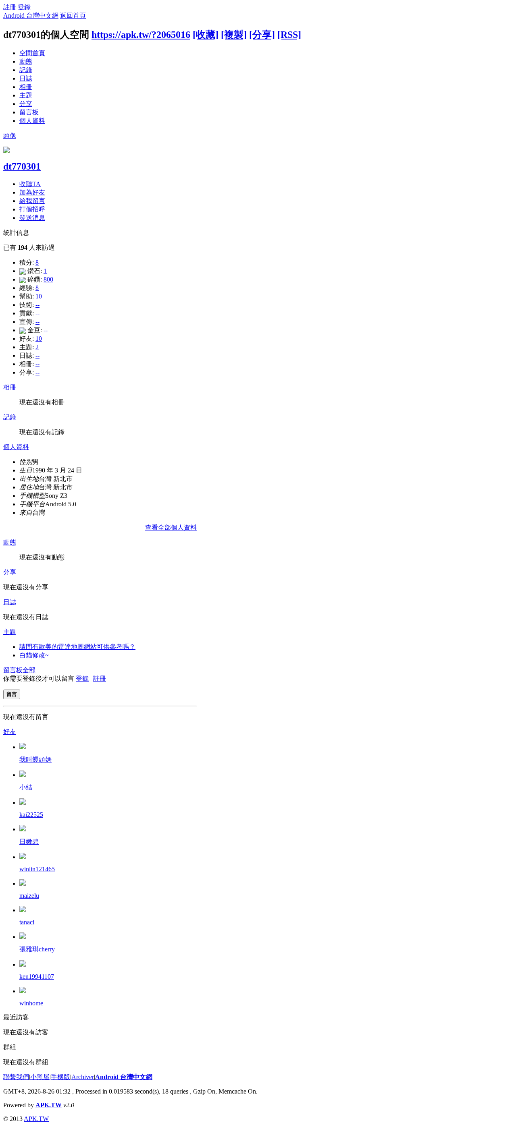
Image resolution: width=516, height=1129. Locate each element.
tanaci (26, 922)
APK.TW (48, 1105)
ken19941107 (36, 976)
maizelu (29, 895)
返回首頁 (73, 15)
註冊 (9, 7)
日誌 (25, 78)
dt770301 (22, 166)
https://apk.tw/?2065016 (141, 34)
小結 (25, 787)
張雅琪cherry (37, 949)
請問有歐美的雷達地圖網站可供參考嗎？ (77, 646)
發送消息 (32, 217)
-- (37, 304)
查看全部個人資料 (171, 527)
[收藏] (205, 34)
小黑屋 (40, 1076)
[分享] (262, 34)
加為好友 (32, 192)
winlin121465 (37, 869)
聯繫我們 (16, 1076)
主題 (25, 95)
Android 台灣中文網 (30, 15)
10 (38, 296)
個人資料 (32, 120)
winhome (31, 1003)
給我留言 (32, 200)
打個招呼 (32, 209)
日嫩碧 (29, 841)
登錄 (24, 7)
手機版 (60, 1076)
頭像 (9, 135)
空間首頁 (32, 53)
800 (48, 279)
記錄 (25, 69)
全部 (29, 670)
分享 (25, 103)
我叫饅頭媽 (35, 759)
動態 (25, 61)
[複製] (234, 34)
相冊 (25, 86)
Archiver (82, 1076)
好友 (9, 731)
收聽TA (30, 183)
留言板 (29, 112)
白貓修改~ (34, 655)
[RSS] (289, 34)
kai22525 (31, 814)
